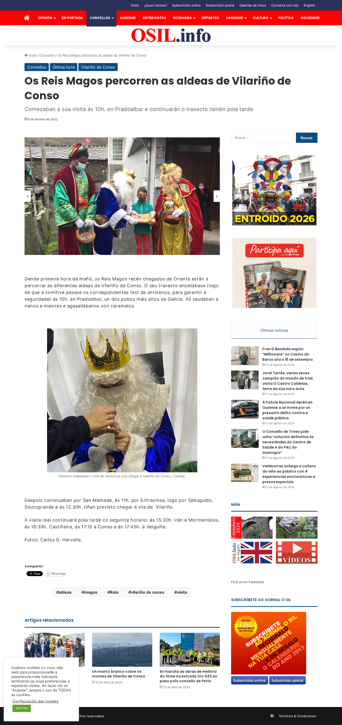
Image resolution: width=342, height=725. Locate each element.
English (309, 5)
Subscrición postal (220, 5)
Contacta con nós (285, 5)
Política (286, 18)
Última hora (64, 67)
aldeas (65, 592)
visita (182, 592)
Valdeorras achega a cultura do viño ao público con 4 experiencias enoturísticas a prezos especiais (289, 474)
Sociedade (310, 18)
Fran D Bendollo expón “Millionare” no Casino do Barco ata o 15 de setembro (287, 354)
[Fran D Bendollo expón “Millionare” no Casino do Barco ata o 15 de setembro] (245, 355)
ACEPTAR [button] (22, 708)
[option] (122, 196)
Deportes (210, 18)
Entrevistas (154, 18)
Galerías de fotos (252, 5)
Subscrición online (186, 5)
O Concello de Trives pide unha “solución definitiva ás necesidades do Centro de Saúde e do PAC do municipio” (288, 442)
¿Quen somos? (155, 5)
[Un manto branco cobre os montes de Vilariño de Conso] (122, 649)
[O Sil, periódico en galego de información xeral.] (171, 35)
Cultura (260, 18)
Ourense (128, 18)
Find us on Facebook (247, 582)
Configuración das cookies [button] (36, 701)
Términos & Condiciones (297, 716)
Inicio (135, 5)
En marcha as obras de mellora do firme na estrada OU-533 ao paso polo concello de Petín (188, 676)
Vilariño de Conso (98, 67)
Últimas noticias (274, 330)
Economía (182, 18)
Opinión (45, 18)
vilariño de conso (147, 592)
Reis (114, 592)
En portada (72, 18)
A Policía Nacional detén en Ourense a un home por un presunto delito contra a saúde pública (287, 410)
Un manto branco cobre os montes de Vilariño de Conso (118, 674)
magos (90, 592)
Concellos (100, 18)
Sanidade (234, 18)
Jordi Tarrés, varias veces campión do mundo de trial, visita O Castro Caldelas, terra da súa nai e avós (287, 381)
